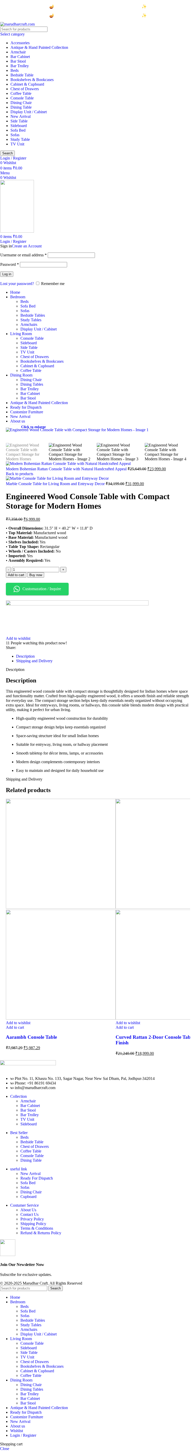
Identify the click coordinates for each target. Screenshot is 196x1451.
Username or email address (23, 255)
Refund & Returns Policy (40, 1233)
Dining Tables (31, 384)
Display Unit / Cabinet (28, 112)
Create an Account (27, 246)
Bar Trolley (19, 66)
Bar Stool (18, 61)
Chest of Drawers (24, 89)
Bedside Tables (32, 315)
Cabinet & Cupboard (27, 84)
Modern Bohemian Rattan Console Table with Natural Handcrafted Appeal (67, 469)
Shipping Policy (33, 1223)
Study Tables (30, 320)
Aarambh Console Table (31, 1037)
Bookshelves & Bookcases (32, 79)
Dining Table (21, 107)
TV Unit (17, 144)
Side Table (19, 121)
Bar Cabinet (20, 56)
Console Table (22, 98)
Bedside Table (21, 75)
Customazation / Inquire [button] (41, 589)
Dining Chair (21, 102)
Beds (14, 70)
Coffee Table (20, 93)
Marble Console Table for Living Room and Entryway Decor (56, 484)
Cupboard (28, 1196)
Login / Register (23, 1435)
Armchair (18, 52)
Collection (18, 1096)
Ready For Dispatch (36, 1178)
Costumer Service (24, 1205)
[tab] (25, 656)
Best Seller (19, 1132)
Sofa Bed (18, 130)
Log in (6, 274)
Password (9, 264)
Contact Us (29, 1214)
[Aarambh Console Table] (61, 907)
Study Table (20, 139)
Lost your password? (17, 283)
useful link (18, 1169)
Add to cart (16, 575)
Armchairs (28, 324)
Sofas (14, 135)
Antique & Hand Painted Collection (39, 47)
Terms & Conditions (36, 1228)
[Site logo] (17, 24)
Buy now (35, 575)
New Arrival (20, 116)
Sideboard (18, 125)
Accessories (20, 43)
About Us (28, 1210)
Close (4, 1448)
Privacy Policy (32, 1219)
